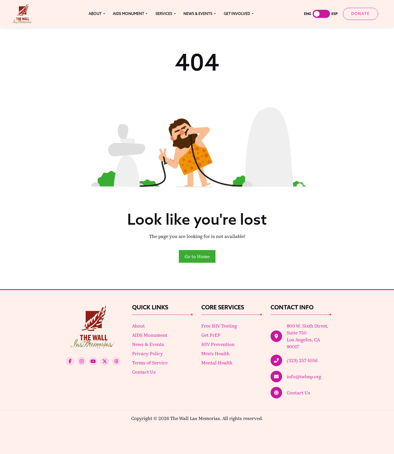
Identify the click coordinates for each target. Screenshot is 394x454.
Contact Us (144, 372)
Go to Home (197, 256)
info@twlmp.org (304, 376)
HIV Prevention (217, 344)
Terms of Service (150, 363)
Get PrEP (210, 335)
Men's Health (215, 353)
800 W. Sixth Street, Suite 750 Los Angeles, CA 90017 (307, 336)
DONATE (360, 13)
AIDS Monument (149, 335)
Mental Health (216, 363)
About (138, 326)
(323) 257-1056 (302, 360)
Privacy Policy (147, 353)
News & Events (148, 344)
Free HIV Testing (219, 326)
